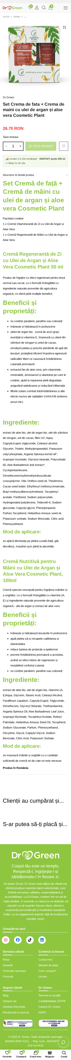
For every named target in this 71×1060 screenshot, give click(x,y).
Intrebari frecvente (14, 1006)
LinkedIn (42, 940)
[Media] (64, 27)
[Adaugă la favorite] (63, 146)
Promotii (8, 976)
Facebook (18, 940)
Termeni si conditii (49, 995)
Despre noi (9, 1001)
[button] (6, 146)
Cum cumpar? (47, 970)
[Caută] (43, 8)
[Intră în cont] (37, 8)
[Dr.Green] (13, 8)
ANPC (42, 1012)
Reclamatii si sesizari (16, 1012)
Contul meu (45, 959)
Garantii (7, 965)
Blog (5, 995)
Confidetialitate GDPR (52, 1001)
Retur (6, 959)
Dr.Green (8, 97)
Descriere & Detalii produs (18, 174)
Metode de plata (48, 965)
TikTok (30, 940)
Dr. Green (24, 1036)
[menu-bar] (65, 8)
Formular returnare (14, 970)
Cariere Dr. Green (49, 1006)
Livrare (42, 976)
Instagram (5, 940)
